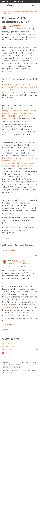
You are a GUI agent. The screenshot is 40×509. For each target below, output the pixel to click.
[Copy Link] (33, 29)
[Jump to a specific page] (36, 255)
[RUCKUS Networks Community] (10, 5)
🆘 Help (5, 353)
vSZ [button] (5, 367)
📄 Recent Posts (8, 347)
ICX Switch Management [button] (12, 370)
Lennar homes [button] (30, 370)
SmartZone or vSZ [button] (28, 362)
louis (10, 26)
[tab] (7, 245)
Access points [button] (17, 367)
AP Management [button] (30, 365)
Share (5, 238)
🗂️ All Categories (8, 344)
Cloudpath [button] (8, 365)
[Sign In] (37, 5)
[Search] (33, 5)
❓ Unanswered (20, 350)
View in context (8, 325)
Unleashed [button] (7, 373)
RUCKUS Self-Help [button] (10, 362)
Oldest (12, 251)
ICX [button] (18, 365)
